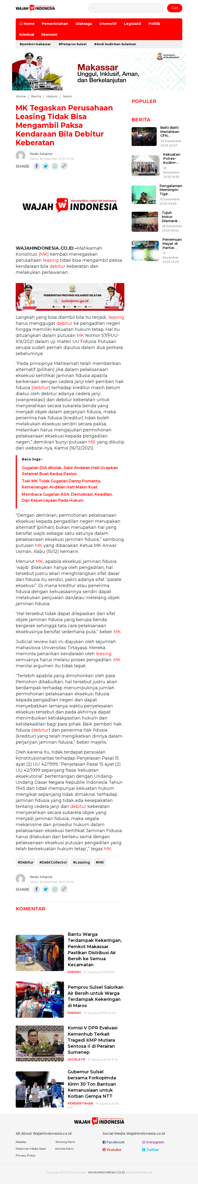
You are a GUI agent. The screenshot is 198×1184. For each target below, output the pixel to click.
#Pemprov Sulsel (72, 44)
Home (29, 24)
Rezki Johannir (41, 154)
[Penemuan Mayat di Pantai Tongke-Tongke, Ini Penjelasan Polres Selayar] (145, 250)
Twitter (152, 1150)
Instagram (154, 1142)
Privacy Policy (25, 1155)
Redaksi (21, 1142)
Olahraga (83, 24)
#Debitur (26, 862)
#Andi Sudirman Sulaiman (115, 44)
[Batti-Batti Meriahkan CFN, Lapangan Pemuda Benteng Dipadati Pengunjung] (144, 136)
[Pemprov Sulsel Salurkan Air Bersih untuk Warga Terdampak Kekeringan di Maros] (40, 999)
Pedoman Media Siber (31, 1148)
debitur (57, 266)
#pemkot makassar (35, 44)
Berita (141, 120)
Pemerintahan (55, 24)
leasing (51, 260)
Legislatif (132, 24)
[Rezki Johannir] (20, 155)
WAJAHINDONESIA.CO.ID (106, 1172)
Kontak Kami (64, 1148)
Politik (154, 24)
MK (43, 254)
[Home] (35, 7)
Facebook (115, 1142)
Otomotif (108, 24)
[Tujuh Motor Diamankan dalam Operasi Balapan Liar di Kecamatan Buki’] (145, 221)
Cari (174, 8)
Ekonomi (49, 34)
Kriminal (26, 34)
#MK (100, 862)
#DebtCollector (53, 862)
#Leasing (81, 862)
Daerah (74, 972)
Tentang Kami (65, 1142)
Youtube (113, 1150)
